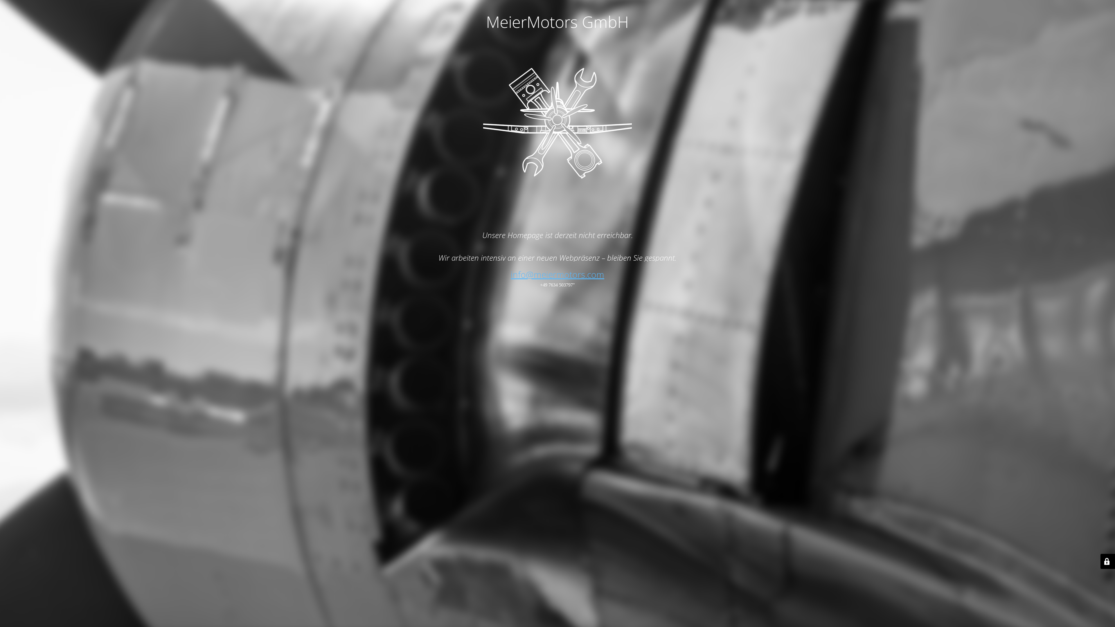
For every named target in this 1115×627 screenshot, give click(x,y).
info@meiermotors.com (557, 274)
